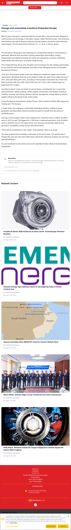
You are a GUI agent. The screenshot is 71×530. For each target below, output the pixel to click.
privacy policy (36, 170)
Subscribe (61, 167)
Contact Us (35, 473)
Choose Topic (33, 7)
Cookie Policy (13, 523)
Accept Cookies (51, 526)
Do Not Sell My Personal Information (35, 475)
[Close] (68, 516)
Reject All (63, 526)
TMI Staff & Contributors (12, 237)
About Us (35, 469)
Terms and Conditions (35, 479)
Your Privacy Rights (35, 481)
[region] (35, 521)
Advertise (35, 471)
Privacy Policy (35, 477)
